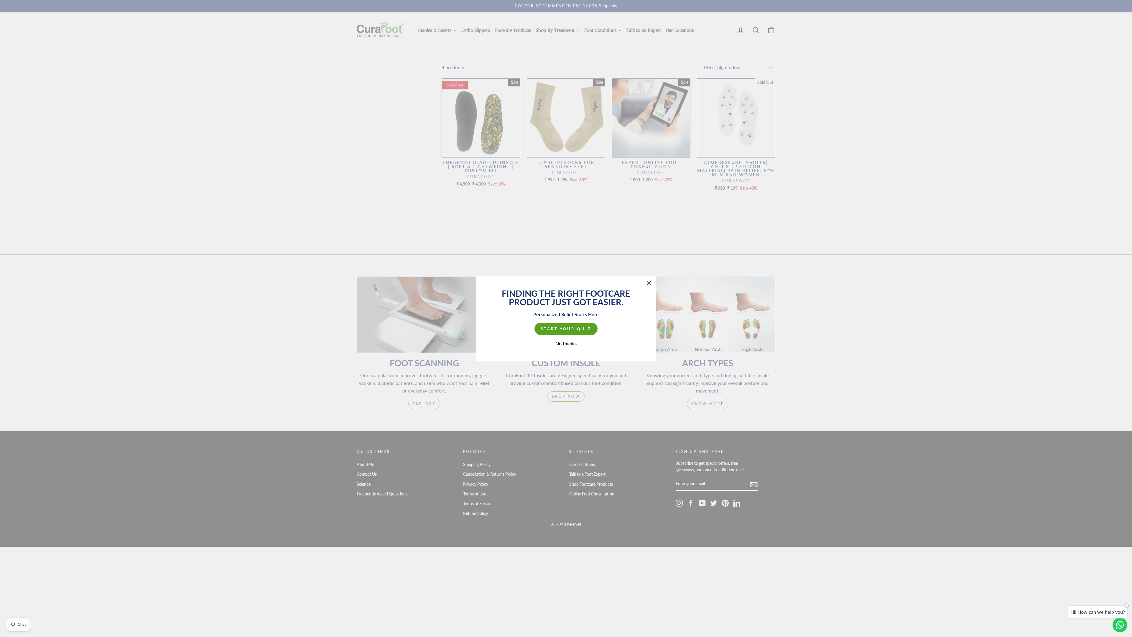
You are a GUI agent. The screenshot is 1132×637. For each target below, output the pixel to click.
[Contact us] (1120, 625)
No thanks (566, 343)
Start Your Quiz (566, 328)
